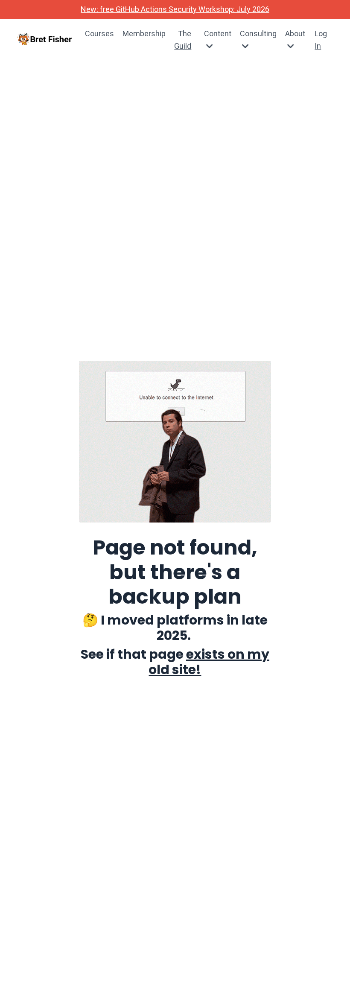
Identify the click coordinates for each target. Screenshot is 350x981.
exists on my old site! (209, 662)
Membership (144, 33)
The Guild (182, 39)
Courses (99, 33)
